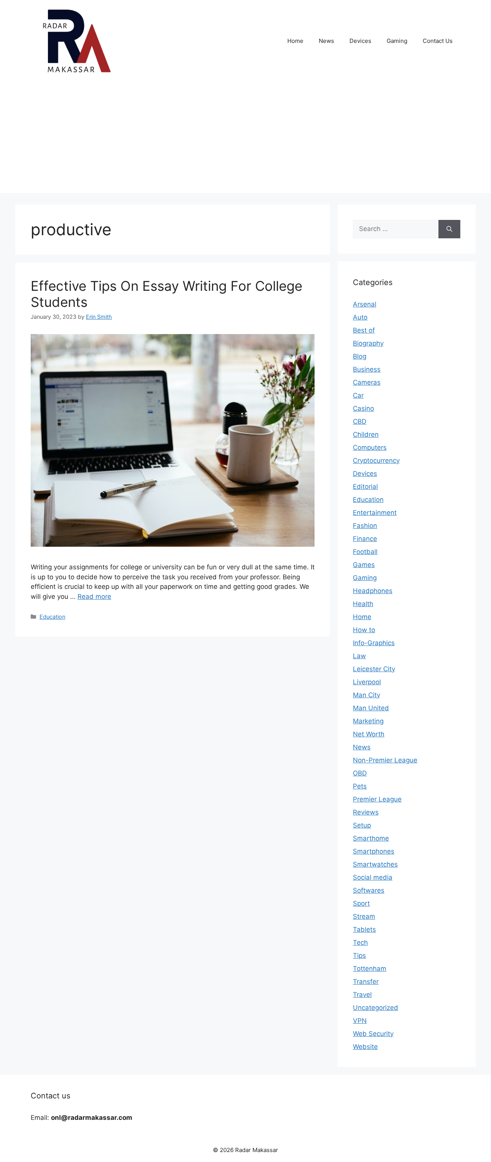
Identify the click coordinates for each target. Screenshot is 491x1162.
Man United (371, 708)
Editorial (365, 486)
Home (295, 40)
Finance (365, 538)
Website (365, 1047)
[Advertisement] (245, 139)
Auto (360, 317)
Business (367, 369)
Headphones (372, 591)
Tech (360, 942)
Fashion (365, 525)
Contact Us (438, 40)
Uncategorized (375, 1007)
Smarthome (371, 838)
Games (364, 565)
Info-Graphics (374, 643)
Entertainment (375, 512)
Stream (364, 916)
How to (364, 630)
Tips (359, 955)
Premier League (377, 799)
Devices (360, 40)
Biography (368, 343)
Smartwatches (375, 864)
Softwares (368, 890)
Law (359, 656)
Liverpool (367, 682)
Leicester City (374, 669)
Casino (363, 408)
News (326, 40)
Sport (361, 903)
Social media (372, 877)
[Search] (449, 229)
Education (52, 616)
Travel (362, 994)
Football (365, 552)
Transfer (366, 981)
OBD (360, 773)
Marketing (368, 721)
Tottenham (369, 968)
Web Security (373, 1033)
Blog (359, 356)
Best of (364, 330)
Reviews (366, 812)
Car (358, 395)
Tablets (364, 929)
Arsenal (364, 304)
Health (363, 604)
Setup (362, 825)
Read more (94, 596)
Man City (366, 695)
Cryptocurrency (376, 460)
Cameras (367, 382)
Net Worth (368, 734)
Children (366, 434)
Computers (370, 447)
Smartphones (373, 851)
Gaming (397, 40)
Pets (360, 786)
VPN (360, 1020)
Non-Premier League (385, 760)
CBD (359, 421)
